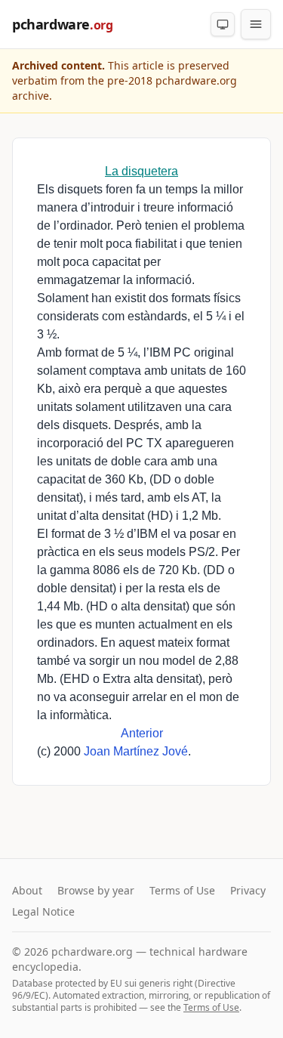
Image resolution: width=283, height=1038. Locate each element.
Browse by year (95, 890)
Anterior (142, 733)
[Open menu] (256, 24)
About (27, 890)
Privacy (248, 890)
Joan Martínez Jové (136, 751)
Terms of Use (182, 890)
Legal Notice (43, 911)
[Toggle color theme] (223, 24)
